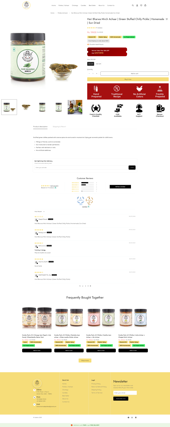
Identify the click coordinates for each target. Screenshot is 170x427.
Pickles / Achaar (64, 5)
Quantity (90, 69)
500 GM (98, 64)
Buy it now (128, 79)
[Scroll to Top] (167, 417)
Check (132, 167)
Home (54, 5)
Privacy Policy (95, 384)
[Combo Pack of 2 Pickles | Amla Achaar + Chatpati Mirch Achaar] (133, 317)
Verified (84, 207)
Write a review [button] (120, 187)
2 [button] (82, 286)
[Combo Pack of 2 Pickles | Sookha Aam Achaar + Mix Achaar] (101, 317)
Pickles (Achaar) (63, 13)
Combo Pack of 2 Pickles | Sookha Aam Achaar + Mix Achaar (98, 336)
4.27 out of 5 (54, 186)
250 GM (90, 64)
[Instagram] (132, 417)
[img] (39, 216)
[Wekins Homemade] (26, 5)
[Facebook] (128, 417)
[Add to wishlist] (167, 19)
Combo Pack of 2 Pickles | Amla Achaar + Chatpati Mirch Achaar (131, 336)
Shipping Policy (96, 390)
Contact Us (110, 5)
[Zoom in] (79, 21)
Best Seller (92, 5)
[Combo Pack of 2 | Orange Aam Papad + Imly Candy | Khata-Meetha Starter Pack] (37, 317)
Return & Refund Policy (99, 387)
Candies (83, 5)
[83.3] (89, 200)
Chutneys (75, 5)
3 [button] (85, 286)
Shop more (85, 360)
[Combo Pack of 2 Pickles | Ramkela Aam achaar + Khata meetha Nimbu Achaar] (69, 317)
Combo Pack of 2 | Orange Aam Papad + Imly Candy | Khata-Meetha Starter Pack (36, 336)
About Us (101, 5)
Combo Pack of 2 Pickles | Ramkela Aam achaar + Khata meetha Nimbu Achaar (67, 336)
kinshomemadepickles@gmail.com (46, 406)
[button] (145, 5)
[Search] (133, 5)
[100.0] (80, 200)
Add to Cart (36, 350)
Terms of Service (96, 393)
